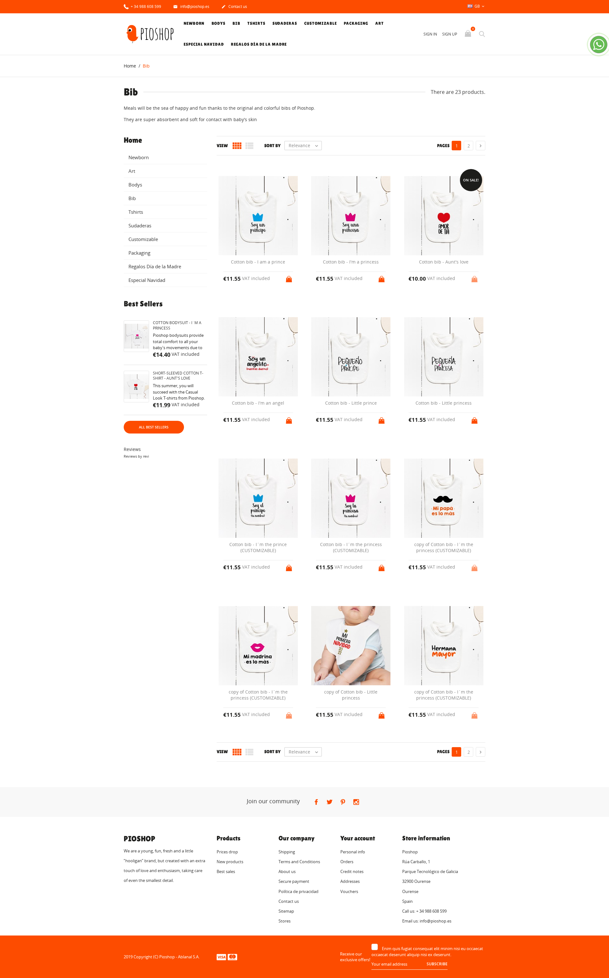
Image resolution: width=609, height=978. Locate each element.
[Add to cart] (289, 277)
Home (133, 140)
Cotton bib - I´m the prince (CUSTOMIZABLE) (258, 547)
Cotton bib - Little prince (351, 403)
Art (379, 23)
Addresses (350, 881)
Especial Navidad (204, 44)
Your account (357, 838)
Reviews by (136, 456)
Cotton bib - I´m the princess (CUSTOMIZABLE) (351, 547)
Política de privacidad (298, 891)
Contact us (234, 6)
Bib (236, 23)
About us (287, 871)
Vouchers (349, 891)
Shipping (286, 852)
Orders (346, 861)
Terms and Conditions (299, 861)
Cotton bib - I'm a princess (351, 262)
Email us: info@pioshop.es (426, 921)
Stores (284, 921)
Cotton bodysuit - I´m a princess (177, 325)
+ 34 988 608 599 (145, 6)
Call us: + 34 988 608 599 (424, 911)
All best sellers (153, 427)
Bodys (219, 23)
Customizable (320, 23)
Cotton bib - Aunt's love (443, 262)
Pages (443, 145)
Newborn (194, 23)
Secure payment (293, 881)
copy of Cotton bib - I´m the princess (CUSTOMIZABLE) (443, 547)
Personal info (352, 852)
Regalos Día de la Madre (259, 44)
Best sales (226, 871)
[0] (468, 34)
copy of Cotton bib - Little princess (350, 695)
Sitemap (286, 911)
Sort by (272, 145)
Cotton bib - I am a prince (258, 262)
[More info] (356, 764)
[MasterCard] (232, 957)
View (222, 145)
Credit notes (351, 871)
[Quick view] (345, 763)
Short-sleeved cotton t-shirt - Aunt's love (178, 375)
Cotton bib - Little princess (444, 403)
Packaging (356, 23)
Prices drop (227, 852)
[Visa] (221, 957)
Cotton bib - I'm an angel (258, 403)
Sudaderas (284, 23)
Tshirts (256, 23)
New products (230, 861)
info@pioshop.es (191, 6)
